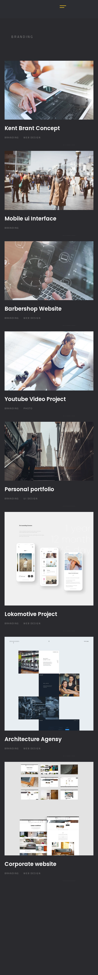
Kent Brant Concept (32, 128)
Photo (28, 408)
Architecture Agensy (33, 739)
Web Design (32, 137)
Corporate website (30, 864)
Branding (12, 137)
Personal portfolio (29, 489)
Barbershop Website (33, 308)
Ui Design (30, 498)
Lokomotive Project (31, 614)
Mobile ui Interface (30, 218)
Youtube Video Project (35, 399)
